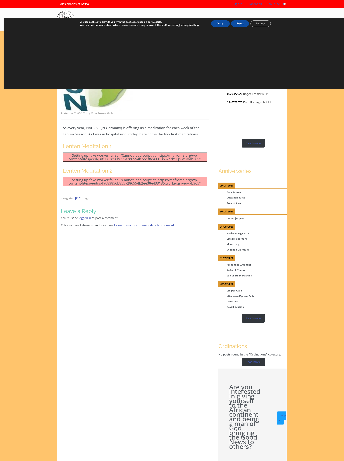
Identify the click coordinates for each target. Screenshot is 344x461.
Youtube (274, 4)
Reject (240, 23)
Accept (220, 23)
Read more (253, 143)
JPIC (77, 198)
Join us (281, 418)
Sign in (237, 4)
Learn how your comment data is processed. (144, 225)
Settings (260, 23)
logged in (85, 218)
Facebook (255, 4)
